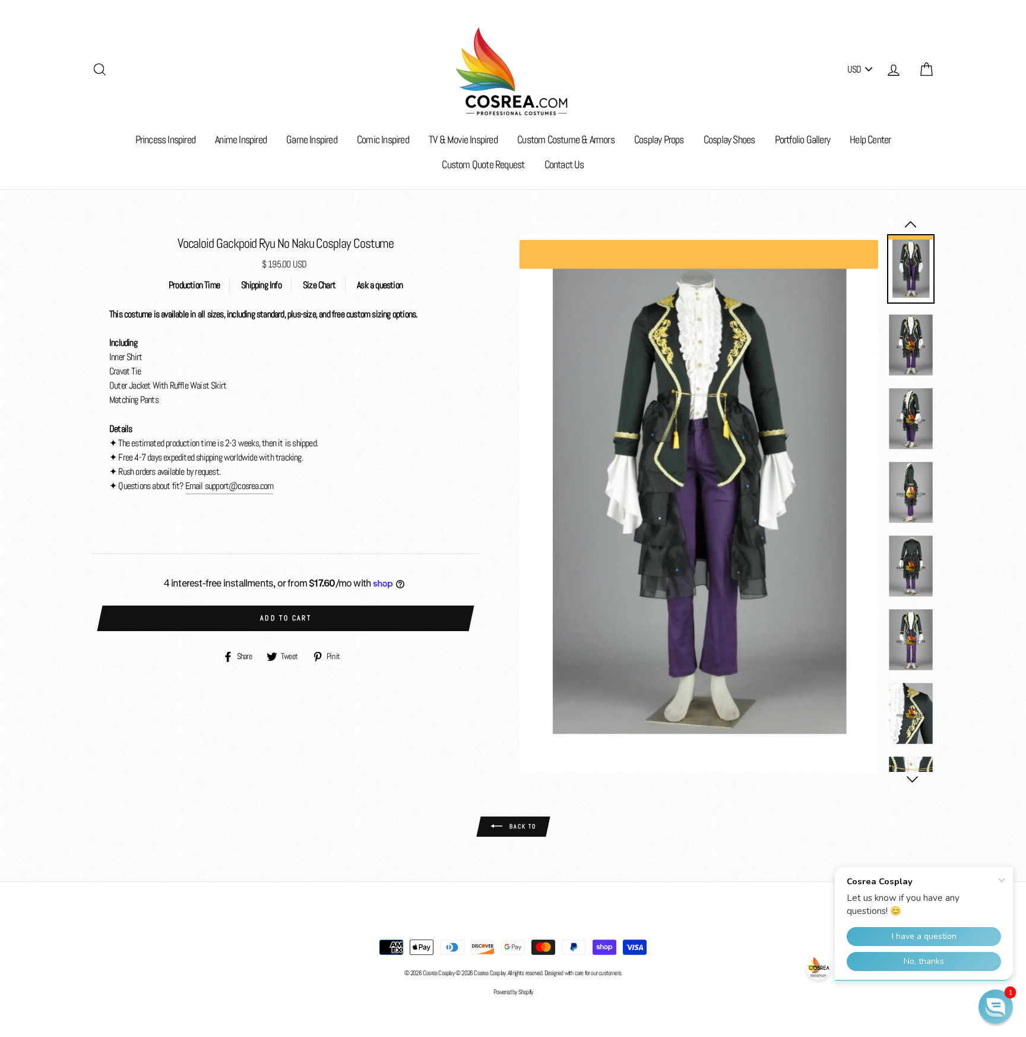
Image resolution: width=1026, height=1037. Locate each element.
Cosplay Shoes (729, 139)
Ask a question (380, 285)
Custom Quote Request (483, 164)
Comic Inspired (383, 139)
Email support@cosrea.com (229, 486)
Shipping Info (261, 285)
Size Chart (319, 285)
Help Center (870, 139)
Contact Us (564, 164)
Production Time (194, 285)
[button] (995, 1006)
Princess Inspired (165, 139)
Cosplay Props (659, 139)
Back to (521, 826)
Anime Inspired (241, 139)
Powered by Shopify (513, 992)
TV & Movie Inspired (463, 139)
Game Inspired (311, 139)
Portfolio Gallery (802, 139)
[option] (699, 503)
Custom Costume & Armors (566, 139)
